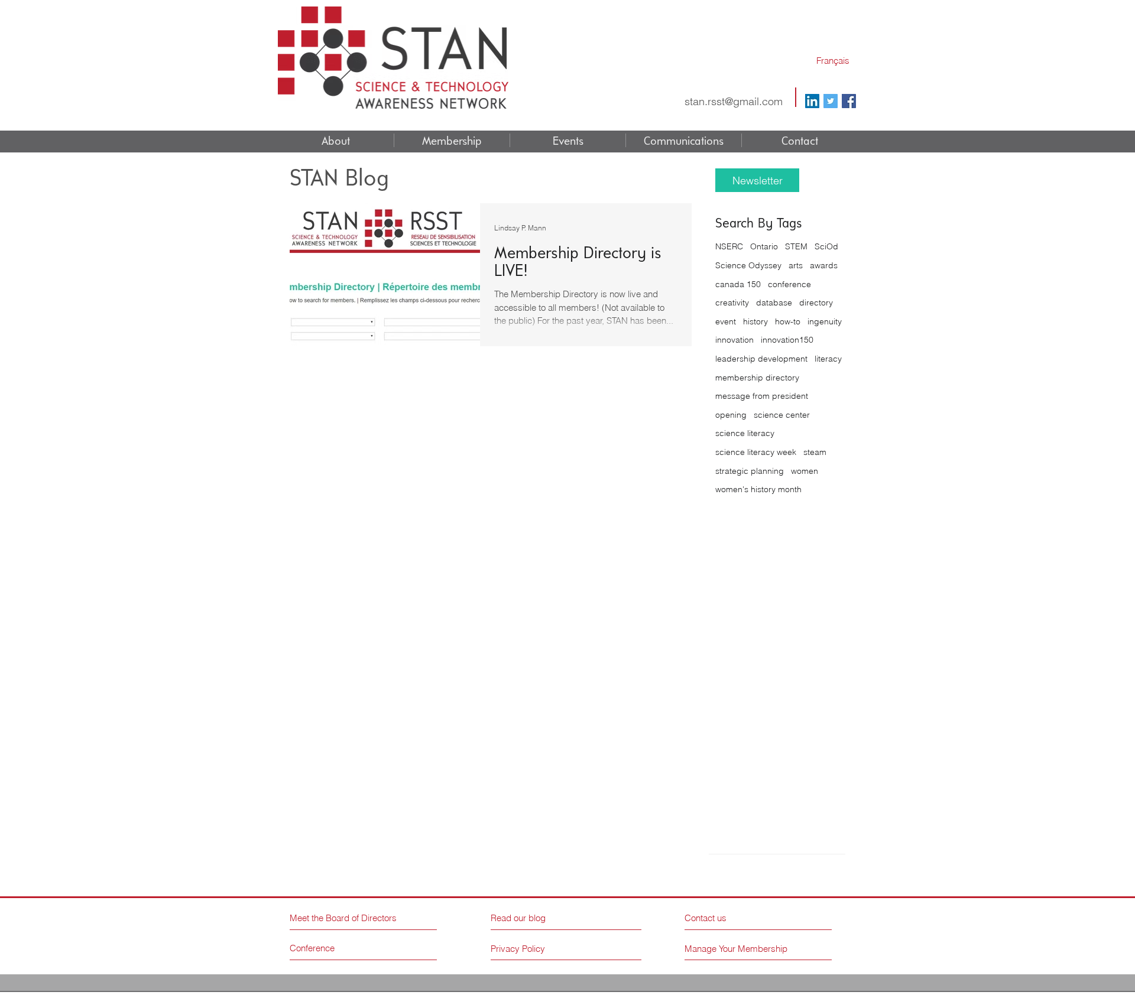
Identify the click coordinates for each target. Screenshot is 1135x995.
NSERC (729, 246)
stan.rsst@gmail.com (734, 101)
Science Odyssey (748, 265)
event (725, 321)
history (755, 321)
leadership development (761, 358)
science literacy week (755, 452)
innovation (734, 339)
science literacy (744, 433)
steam (814, 452)
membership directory (757, 377)
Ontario (764, 246)
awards (824, 265)
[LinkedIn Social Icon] (812, 101)
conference (789, 284)
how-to (787, 321)
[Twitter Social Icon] (830, 101)
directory (816, 302)
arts (796, 265)
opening (731, 414)
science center (782, 414)
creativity (732, 302)
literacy (828, 358)
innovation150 (787, 339)
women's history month (758, 489)
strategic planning (749, 471)
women (804, 471)
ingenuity (825, 321)
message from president (761, 396)
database (774, 302)
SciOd (826, 246)
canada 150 (738, 284)
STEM (796, 246)
